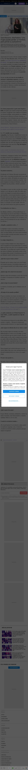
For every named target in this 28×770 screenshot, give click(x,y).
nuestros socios (19, 369)
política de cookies (13, 380)
